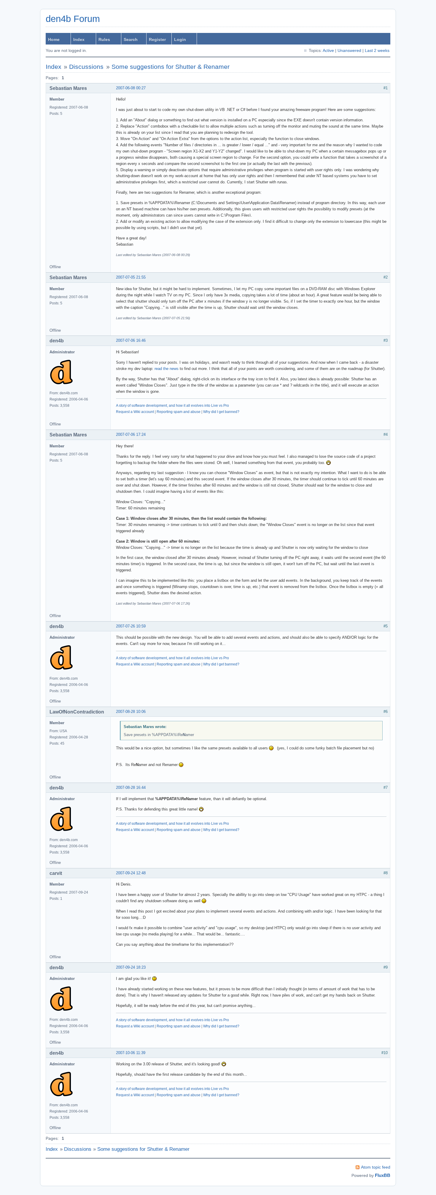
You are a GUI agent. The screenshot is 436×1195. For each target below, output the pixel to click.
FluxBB (382, 1175)
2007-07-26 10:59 (131, 626)
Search (131, 39)
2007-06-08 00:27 (131, 88)
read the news (167, 368)
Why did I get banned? (221, 412)
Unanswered (349, 50)
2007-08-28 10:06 (131, 711)
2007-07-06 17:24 (131, 434)
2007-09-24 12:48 (131, 873)
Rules (104, 39)
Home (54, 39)
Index (79, 39)
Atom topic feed (375, 1167)
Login (180, 39)
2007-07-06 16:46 (131, 340)
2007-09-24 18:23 (131, 967)
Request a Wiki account (135, 412)
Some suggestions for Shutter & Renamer (171, 66)
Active (328, 50)
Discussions (86, 66)
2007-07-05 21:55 (131, 277)
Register (157, 39)
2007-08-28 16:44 (131, 787)
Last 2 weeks (377, 50)
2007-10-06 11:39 (130, 1053)
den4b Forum (73, 19)
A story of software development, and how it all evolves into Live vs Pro (172, 405)
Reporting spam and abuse (179, 412)
